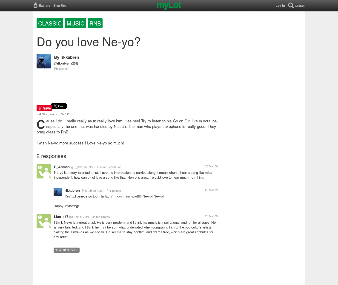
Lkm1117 (61, 216)
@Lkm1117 (76, 216)
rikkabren (69, 57)
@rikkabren (62, 63)
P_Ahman (62, 166)
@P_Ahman (79, 167)
